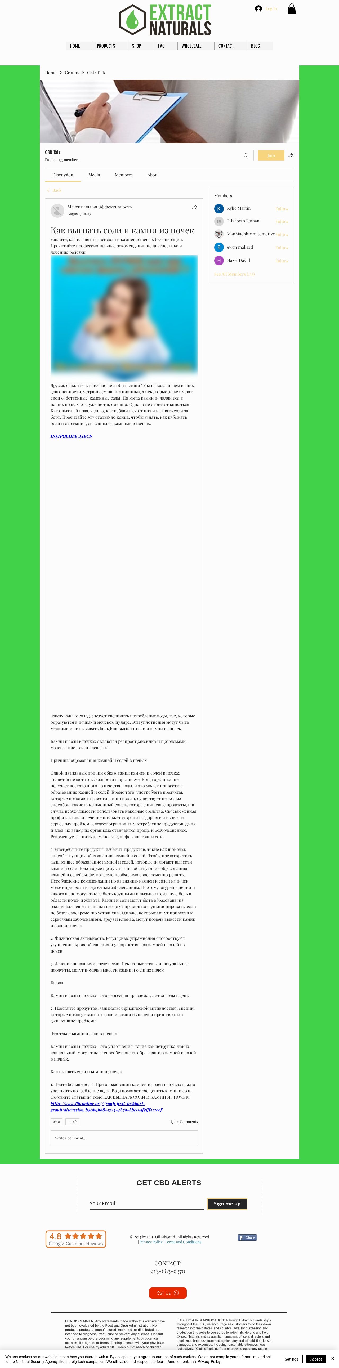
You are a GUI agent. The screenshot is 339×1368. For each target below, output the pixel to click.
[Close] (332, 1359)
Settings (291, 1359)
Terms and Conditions (182, 1241)
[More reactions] (72, 1121)
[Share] (194, 207)
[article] (124, 675)
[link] (62, 174)
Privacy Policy (151, 1241)
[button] (291, 8)
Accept (316, 1359)
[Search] (246, 155)
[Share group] (291, 155)
